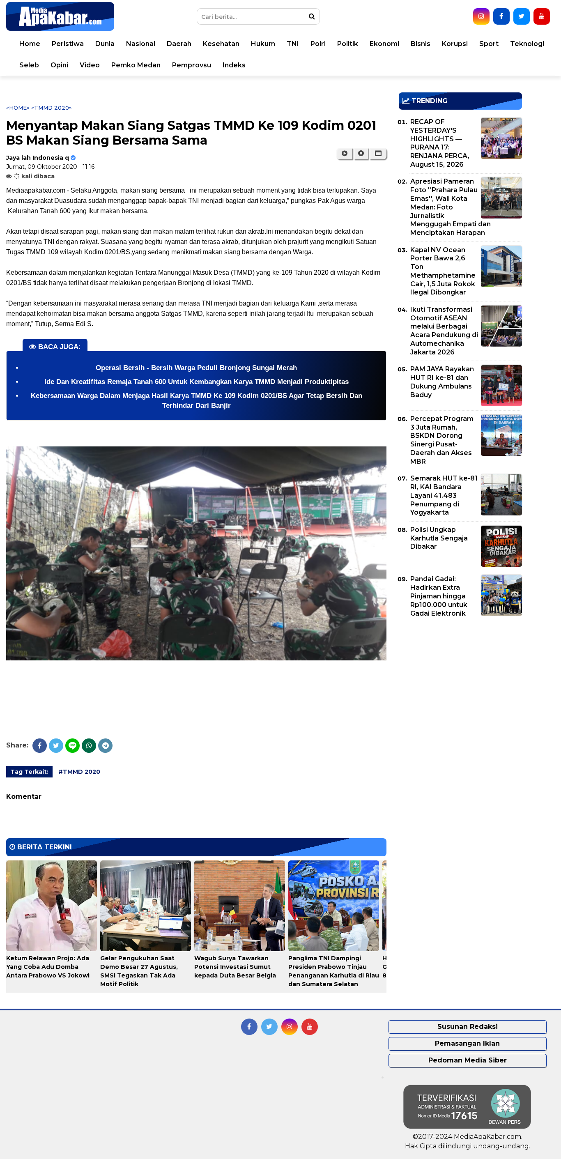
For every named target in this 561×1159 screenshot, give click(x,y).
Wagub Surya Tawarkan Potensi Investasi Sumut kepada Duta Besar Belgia (235, 966)
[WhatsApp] (89, 745)
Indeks (234, 65)
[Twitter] (56, 745)
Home (29, 44)
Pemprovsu (191, 65)
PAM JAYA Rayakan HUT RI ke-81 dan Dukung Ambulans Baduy (442, 381)
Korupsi (455, 44)
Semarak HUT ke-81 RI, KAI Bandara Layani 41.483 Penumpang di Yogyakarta (444, 495)
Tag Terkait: (29, 771)
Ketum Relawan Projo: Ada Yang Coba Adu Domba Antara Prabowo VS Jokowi (48, 966)
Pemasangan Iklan (467, 1043)
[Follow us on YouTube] (541, 16)
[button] (378, 153)
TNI (293, 44)
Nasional (140, 44)
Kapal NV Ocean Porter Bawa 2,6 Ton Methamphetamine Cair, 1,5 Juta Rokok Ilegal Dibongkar (443, 271)
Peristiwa (68, 44)
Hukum (263, 44)
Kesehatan (221, 44)
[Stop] (361, 153)
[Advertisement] (460, 686)
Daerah (179, 44)
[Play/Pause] (344, 153)
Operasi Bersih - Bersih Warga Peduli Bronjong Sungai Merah (196, 368)
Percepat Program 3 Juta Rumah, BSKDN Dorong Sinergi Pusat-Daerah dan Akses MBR (442, 440)
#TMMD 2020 (79, 771)
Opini (59, 65)
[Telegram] (105, 745)
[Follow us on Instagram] (481, 16)
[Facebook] (39, 745)
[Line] (72, 745)
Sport (489, 44)
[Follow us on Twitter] (521, 16)
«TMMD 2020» (51, 107)
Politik (347, 44)
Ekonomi (384, 44)
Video (90, 65)
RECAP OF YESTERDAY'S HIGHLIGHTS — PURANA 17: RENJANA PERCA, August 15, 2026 (439, 143)
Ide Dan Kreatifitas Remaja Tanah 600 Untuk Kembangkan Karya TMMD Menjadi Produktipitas (196, 382)
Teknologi (527, 44)
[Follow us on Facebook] (501, 16)
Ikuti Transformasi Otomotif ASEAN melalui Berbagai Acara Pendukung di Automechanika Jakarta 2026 (444, 331)
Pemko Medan (136, 65)
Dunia (105, 44)
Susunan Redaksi (467, 1026)
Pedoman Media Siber (467, 1060)
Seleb (29, 65)
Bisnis (420, 44)
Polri (318, 44)
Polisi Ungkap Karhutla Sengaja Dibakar (439, 538)
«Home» (18, 107)
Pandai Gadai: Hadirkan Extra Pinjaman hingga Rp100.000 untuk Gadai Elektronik (438, 596)
